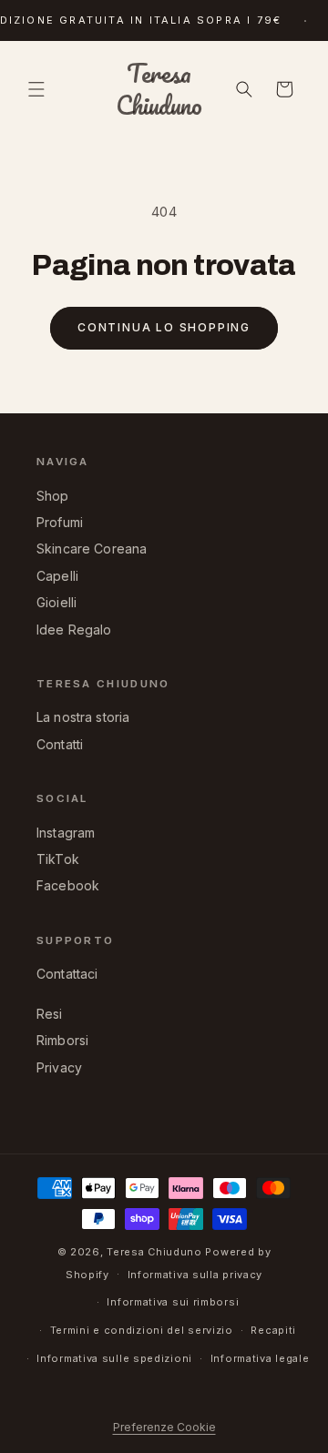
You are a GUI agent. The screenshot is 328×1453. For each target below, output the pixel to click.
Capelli (57, 576)
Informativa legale (260, 1358)
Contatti (59, 744)
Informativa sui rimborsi (173, 1302)
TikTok (57, 859)
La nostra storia (82, 717)
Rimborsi (62, 1040)
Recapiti (273, 1330)
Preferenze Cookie (164, 1427)
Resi (49, 1013)
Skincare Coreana (91, 548)
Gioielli (56, 602)
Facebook (67, 885)
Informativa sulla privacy (195, 1274)
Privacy (59, 1067)
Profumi (59, 522)
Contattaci (67, 973)
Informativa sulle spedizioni (114, 1358)
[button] (36, 89)
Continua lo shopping (164, 327)
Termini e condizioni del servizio (141, 1330)
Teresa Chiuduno (154, 1251)
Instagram (65, 832)
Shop (52, 495)
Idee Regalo (74, 629)
